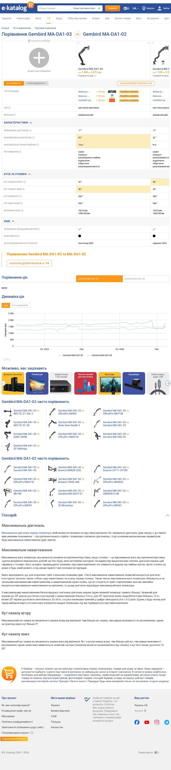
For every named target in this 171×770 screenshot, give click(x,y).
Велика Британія (60, 710)
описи (154, 674)
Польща (55, 721)
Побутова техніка (77, 18)
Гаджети (6, 18)
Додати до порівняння (39, 71)
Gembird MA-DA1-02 (135, 278)
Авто (139, 18)
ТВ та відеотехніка (22, 28)
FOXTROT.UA (84, 100)
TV (49, 18)
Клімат (96, 18)
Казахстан (57, 727)
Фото (38, 18)
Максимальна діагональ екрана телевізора (26, 532)
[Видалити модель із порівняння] (148, 43)
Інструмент (153, 18)
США (54, 716)
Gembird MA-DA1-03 (90, 68)
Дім (107, 18)
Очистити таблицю (40, 41)
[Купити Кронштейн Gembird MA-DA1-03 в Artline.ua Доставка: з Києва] (112, 91)
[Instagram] (156, 722)
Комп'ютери (23, 18)
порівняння (70, 674)
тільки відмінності (36, 83)
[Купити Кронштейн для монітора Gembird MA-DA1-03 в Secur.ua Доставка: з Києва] (112, 96)
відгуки (47, 678)
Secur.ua (82, 96)
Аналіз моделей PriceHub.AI (134, 83)
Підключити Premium (14, 738)
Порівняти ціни (87, 75)
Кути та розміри (15, 174)
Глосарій (9, 515)
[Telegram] (166, 722)
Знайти (112, 8)
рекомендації (29, 681)
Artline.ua (82, 91)
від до (90, 72)
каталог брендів (59, 681)
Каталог (5, 28)
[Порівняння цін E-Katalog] (18, 8)
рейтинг (139, 678)
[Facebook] (136, 722)
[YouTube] (146, 722)
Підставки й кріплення (45, 28)
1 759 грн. (100, 91)
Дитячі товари (123, 18)
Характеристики (16, 122)
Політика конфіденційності (17, 721)
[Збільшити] (84, 55)
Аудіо (59, 18)
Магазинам (8, 716)
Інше (7, 221)
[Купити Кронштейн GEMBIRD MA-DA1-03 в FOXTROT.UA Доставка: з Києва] (112, 100)
